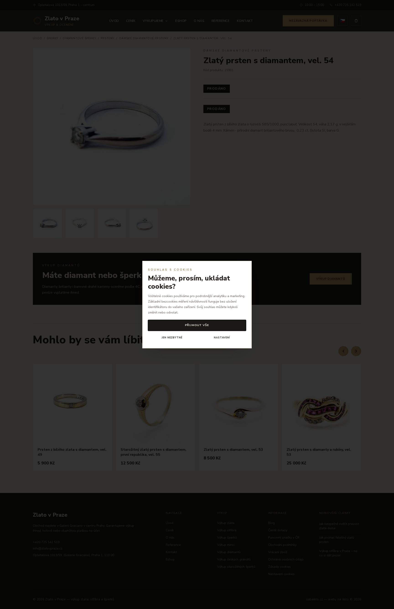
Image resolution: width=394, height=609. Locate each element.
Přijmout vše (197, 325)
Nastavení (222, 337)
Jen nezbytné (172, 337)
